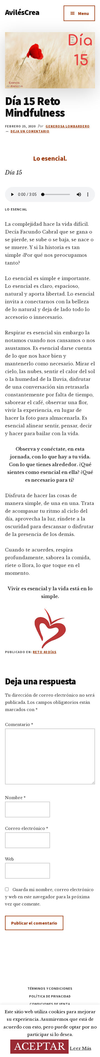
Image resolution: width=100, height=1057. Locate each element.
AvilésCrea (22, 12)
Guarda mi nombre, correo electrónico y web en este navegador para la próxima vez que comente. (49, 897)
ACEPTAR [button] (39, 1046)
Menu (83, 13)
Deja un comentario (30, 131)
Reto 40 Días (44, 652)
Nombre (15, 797)
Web (9, 859)
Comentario (19, 724)
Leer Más (80, 1048)
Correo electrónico (26, 828)
